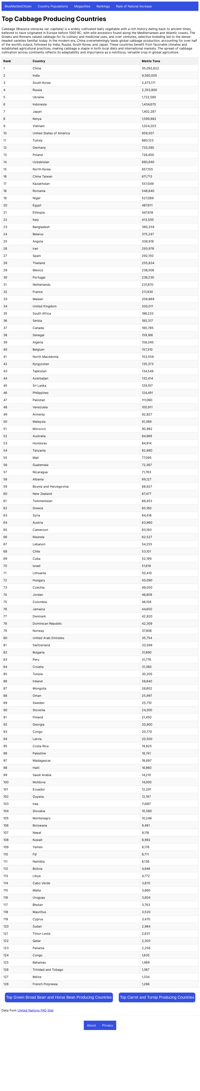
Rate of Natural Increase (134, 6)
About (91, 1025)
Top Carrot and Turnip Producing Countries (157, 997)
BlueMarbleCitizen (18, 6)
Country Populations (53, 6)
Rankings (103, 6)
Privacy (107, 1025)
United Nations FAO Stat (36, 1010)
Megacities (82, 6)
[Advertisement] (100, 1062)
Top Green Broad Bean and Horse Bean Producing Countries (59, 997)
